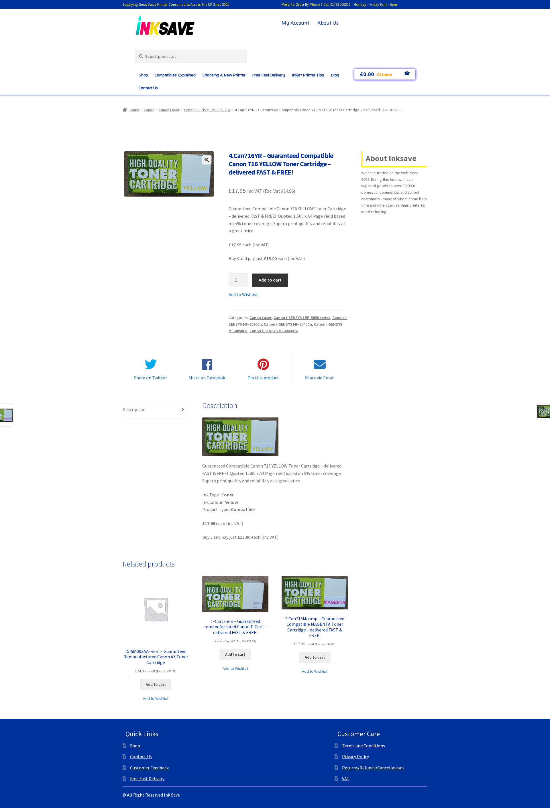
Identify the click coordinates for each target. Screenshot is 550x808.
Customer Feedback (149, 768)
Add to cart (270, 280)
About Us (328, 23)
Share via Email (320, 378)
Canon (149, 109)
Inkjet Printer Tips (308, 75)
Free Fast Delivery (268, 75)
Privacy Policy (355, 756)
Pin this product (263, 378)
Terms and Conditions (363, 745)
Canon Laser (169, 109)
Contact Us (148, 88)
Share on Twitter (150, 378)
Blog (335, 75)
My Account (295, 23)
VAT (345, 778)
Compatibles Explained (175, 75)
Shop (143, 75)
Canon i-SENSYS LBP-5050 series (302, 317)
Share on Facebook (206, 378)
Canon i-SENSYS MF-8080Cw (207, 109)
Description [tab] (134, 409)
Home (134, 109)
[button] (206, 160)
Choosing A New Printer (224, 75)
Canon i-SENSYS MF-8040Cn (288, 324)
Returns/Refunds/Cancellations (373, 768)
